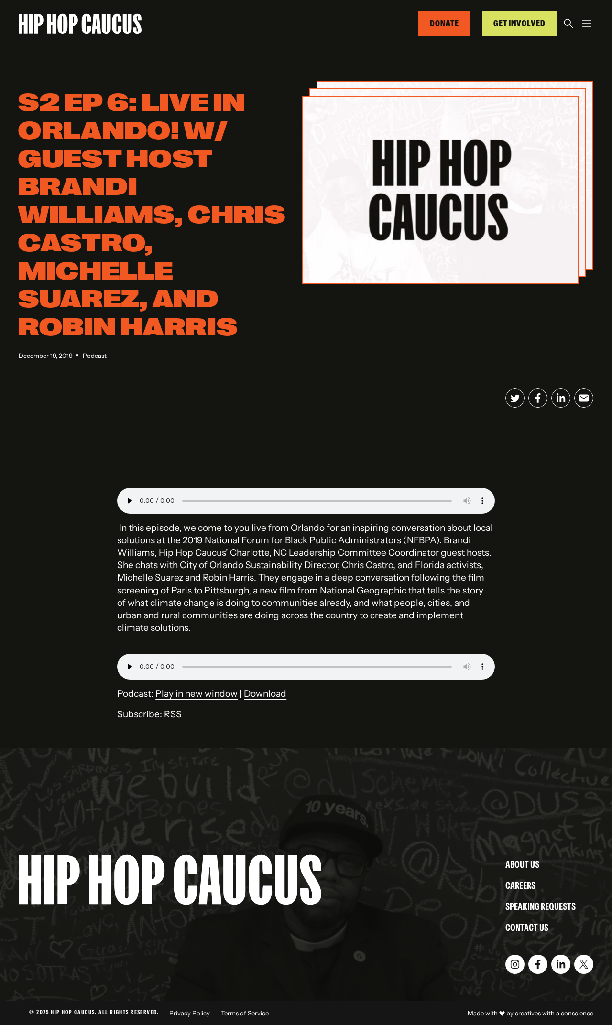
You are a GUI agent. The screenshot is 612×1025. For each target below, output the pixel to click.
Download (265, 693)
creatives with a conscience (554, 1013)
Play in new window (196, 693)
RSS (173, 714)
